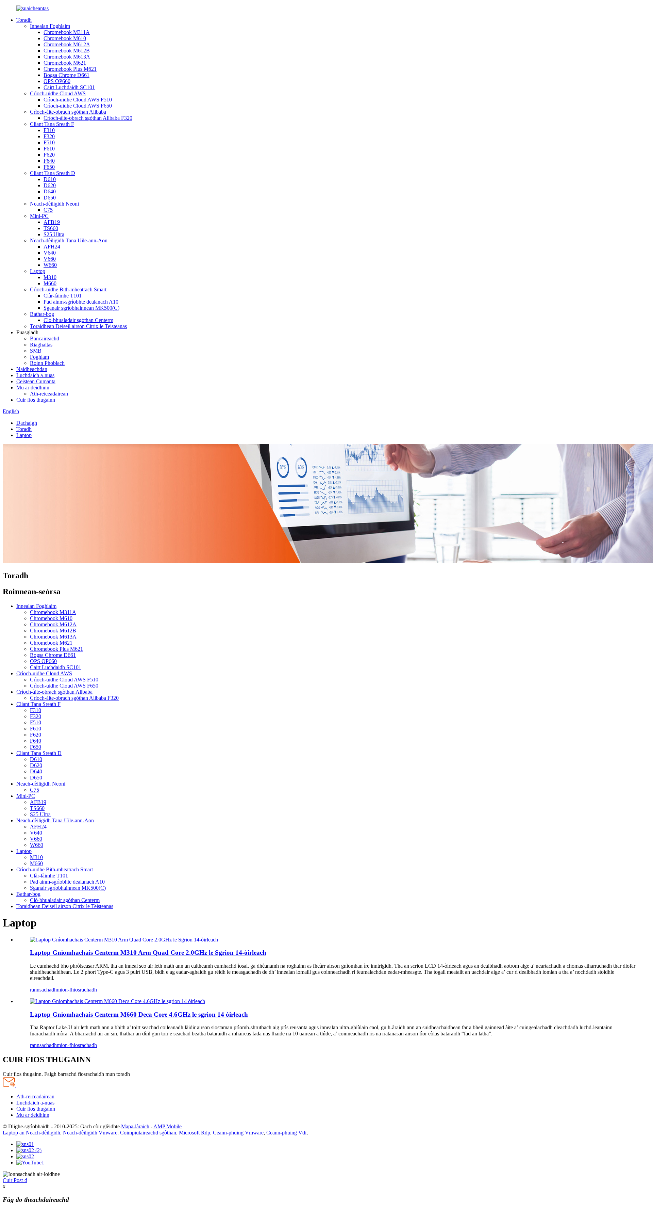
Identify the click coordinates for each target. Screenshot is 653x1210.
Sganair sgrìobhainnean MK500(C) (81, 308)
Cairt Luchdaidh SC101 (69, 87)
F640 (49, 161)
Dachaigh (26, 423)
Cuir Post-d (15, 1180)
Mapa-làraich (135, 1126)
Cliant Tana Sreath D (52, 173)
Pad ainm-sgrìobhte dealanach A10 (81, 302)
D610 (50, 179)
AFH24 (52, 246)
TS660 (51, 228)
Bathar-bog (42, 314)
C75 (48, 210)
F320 (49, 136)
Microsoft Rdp (194, 1132)
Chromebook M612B (67, 50)
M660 (50, 283)
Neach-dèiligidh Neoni (54, 204)
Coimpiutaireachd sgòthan (148, 1132)
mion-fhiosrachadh (77, 990)
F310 (49, 130)
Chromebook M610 (65, 38)
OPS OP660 (57, 81)
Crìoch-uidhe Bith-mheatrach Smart (68, 289)
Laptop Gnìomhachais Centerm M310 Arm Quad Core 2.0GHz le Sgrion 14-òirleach (148, 952)
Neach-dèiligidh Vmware (90, 1132)
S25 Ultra (54, 234)
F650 (49, 167)
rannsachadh (43, 990)
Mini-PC (39, 216)
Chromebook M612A (67, 44)
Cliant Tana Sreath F (52, 124)
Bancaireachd (44, 338)
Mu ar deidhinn (32, 387)
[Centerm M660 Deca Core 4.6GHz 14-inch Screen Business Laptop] (117, 1001)
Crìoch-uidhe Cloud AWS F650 (78, 106)
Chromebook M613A (67, 57)
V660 (50, 259)
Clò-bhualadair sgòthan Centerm (78, 320)
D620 (50, 185)
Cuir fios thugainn (35, 400)
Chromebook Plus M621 (70, 69)
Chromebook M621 (65, 63)
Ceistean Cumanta (35, 381)
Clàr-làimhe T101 (63, 296)
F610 (49, 148)
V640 (50, 253)
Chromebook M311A (67, 32)
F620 (49, 155)
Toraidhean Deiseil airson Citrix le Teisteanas (78, 326)
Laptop (37, 271)
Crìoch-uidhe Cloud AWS (58, 93)
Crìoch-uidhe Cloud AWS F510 (78, 99)
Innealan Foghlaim (50, 26)
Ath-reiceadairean (49, 394)
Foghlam (39, 357)
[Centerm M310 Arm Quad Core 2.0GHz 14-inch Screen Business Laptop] (124, 939)
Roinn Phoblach (47, 363)
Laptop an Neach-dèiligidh (31, 1132)
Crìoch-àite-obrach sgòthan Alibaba (68, 112)
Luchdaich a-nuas (35, 375)
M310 (50, 277)
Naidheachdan (31, 369)
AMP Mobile (167, 1126)
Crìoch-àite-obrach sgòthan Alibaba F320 (88, 118)
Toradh (24, 20)
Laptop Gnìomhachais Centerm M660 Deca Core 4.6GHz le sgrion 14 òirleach (139, 1014)
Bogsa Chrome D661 (66, 75)
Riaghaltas (41, 345)
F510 (49, 142)
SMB (35, 351)
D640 (50, 191)
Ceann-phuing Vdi (286, 1132)
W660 (50, 265)
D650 (50, 197)
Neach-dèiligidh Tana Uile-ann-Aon (68, 240)
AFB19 (52, 222)
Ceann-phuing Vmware (238, 1132)
